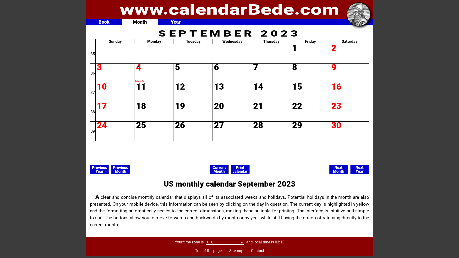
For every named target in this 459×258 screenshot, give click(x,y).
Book (103, 22)
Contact (257, 250)
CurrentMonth (219, 169)
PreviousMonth (120, 169)
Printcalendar (240, 169)
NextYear (359, 169)
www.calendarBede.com (229, 9)
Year (176, 22)
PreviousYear (99, 169)
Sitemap (236, 250)
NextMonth (338, 169)
